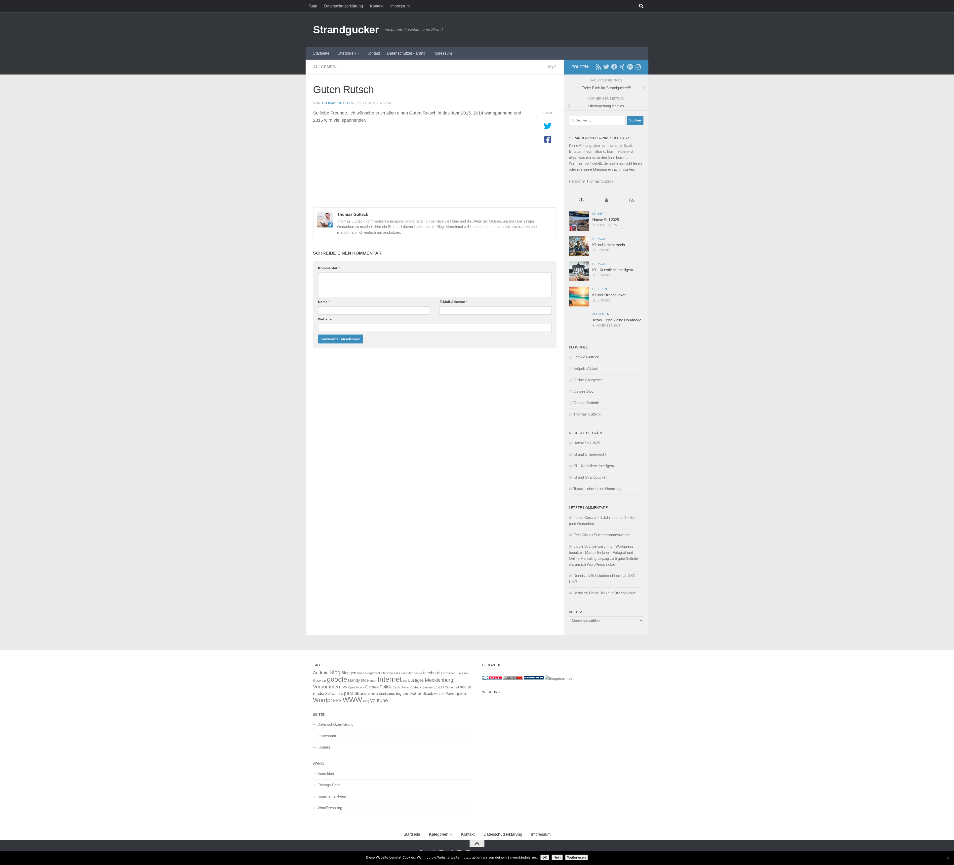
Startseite (321, 53)
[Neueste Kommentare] (631, 201)
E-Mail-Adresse (453, 302)
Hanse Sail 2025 (605, 220)
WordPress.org (330, 808)
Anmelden (326, 773)
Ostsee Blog (583, 391)
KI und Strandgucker (609, 295)
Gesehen (599, 289)
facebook (431, 672)
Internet (389, 679)
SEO (440, 687)
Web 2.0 (439, 694)
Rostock (415, 687)
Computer (406, 673)
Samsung (428, 687)
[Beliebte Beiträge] (606, 201)
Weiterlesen (576, 857)
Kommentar (329, 268)
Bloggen (348, 673)
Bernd (578, 593)
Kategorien (346, 53)
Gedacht (599, 239)
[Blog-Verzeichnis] (492, 678)
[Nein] (947, 858)
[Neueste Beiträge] (581, 201)
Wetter (464, 694)
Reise (404, 687)
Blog (334, 672)
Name (324, 302)
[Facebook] (614, 67)
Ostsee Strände (586, 403)
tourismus (387, 693)
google (337, 679)
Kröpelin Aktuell (585, 368)
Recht (396, 687)
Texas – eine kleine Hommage (616, 320)
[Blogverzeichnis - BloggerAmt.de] (558, 678)
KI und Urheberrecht (608, 245)
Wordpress (327, 700)
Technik (372, 694)
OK (544, 857)
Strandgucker (346, 30)
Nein (557, 857)
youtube (379, 700)
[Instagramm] (638, 67)
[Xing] (622, 67)
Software (332, 694)
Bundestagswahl (368, 673)
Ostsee (372, 686)
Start (313, 6)
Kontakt (376, 6)
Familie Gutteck (586, 357)
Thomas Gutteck (337, 103)
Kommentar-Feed (332, 796)
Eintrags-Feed (329, 785)
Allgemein (325, 67)
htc (363, 680)
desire (418, 673)
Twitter (415, 693)
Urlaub (427, 694)
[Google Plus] (630, 67)
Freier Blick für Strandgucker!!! (613, 593)
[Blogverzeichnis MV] (534, 678)
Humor (371, 680)
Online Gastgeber (587, 380)
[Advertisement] (561, 731)
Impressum (400, 6)
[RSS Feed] (598, 67)
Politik (386, 686)
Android (320, 672)
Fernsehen (448, 673)
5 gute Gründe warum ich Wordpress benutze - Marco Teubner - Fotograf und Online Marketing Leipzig (601, 552)
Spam (347, 693)
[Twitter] (606, 67)
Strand (360, 693)
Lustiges (416, 680)
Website (325, 319)
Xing (366, 701)
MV (345, 687)
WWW (352, 700)
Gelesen (463, 673)
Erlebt (598, 214)
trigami (402, 693)
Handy (354, 680)
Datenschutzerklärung (343, 6)
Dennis (579, 575)
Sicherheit (452, 687)
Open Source (356, 687)
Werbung (452, 694)
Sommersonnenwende (612, 535)
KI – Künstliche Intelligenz (613, 270)
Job (405, 680)
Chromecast (389, 673)
